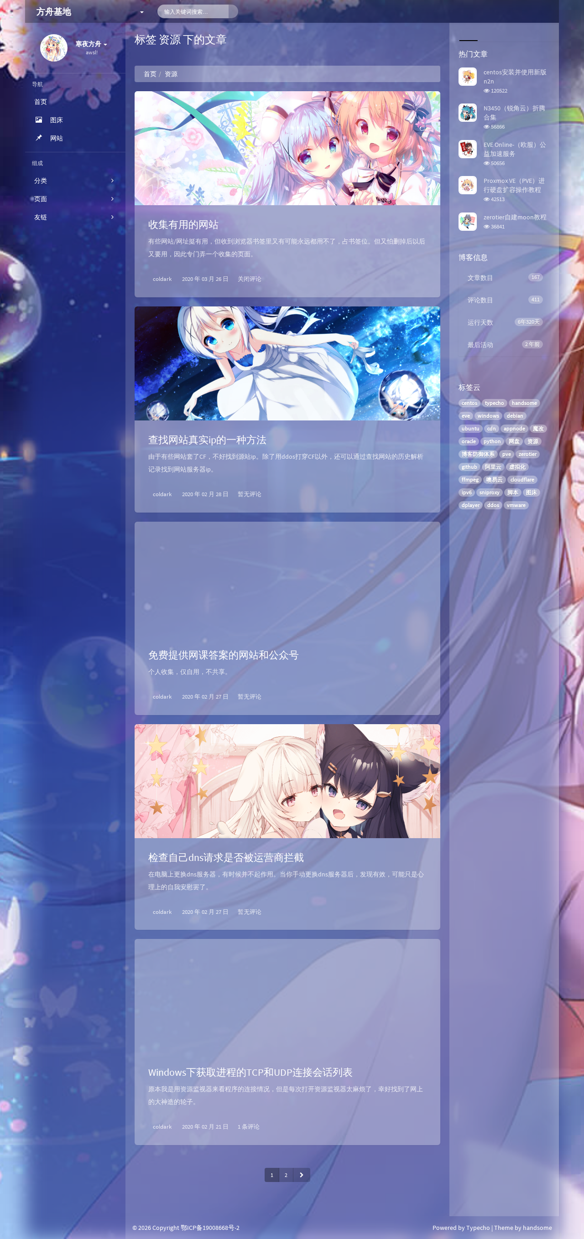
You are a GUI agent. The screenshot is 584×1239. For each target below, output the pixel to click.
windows (488, 415)
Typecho (478, 1227)
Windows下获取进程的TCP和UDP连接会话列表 (250, 1072)
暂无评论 (249, 494)
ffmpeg (470, 479)
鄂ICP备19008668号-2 (210, 1227)
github (469, 466)
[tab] (467, 32)
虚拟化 (517, 466)
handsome (524, 402)
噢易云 (494, 479)
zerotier (528, 454)
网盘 (514, 441)
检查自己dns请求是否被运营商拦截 (226, 857)
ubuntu (471, 428)
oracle (469, 441)
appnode (514, 428)
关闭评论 (249, 279)
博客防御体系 (478, 454)
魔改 (538, 428)
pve (506, 454)
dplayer (471, 505)
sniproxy (490, 492)
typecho (494, 402)
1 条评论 (249, 1126)
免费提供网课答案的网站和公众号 (223, 654)
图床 (531, 492)
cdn (491, 428)
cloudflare (522, 479)
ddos (493, 505)
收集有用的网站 (183, 224)
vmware (516, 505)
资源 (532, 441)
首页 (150, 74)
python (492, 441)
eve (466, 415)
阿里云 (493, 466)
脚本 (512, 492)
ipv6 (467, 492)
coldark (162, 279)
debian (515, 415)
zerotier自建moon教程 (515, 217)
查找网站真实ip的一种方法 (207, 439)
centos (469, 402)
